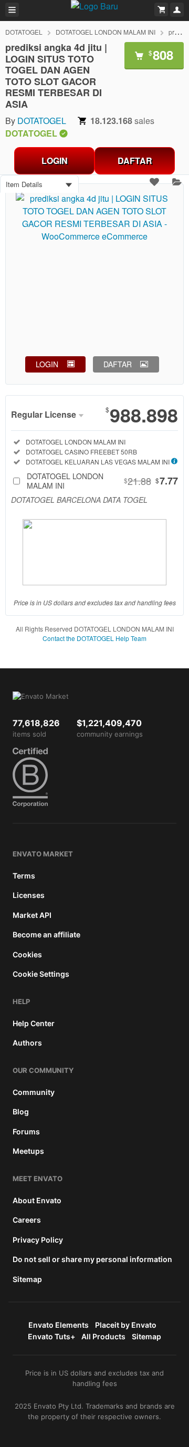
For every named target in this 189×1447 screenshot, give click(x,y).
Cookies (27, 954)
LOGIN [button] (47, 364)
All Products (103, 1336)
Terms (24, 875)
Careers (27, 1219)
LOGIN (54, 160)
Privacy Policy (38, 1239)
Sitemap (27, 1279)
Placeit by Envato (125, 1324)
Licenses (29, 895)
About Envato (37, 1200)
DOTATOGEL (24, 31)
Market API (32, 915)
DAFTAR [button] (117, 364)
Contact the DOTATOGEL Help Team (94, 638)
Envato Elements (58, 1324)
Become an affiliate (46, 934)
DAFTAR (135, 160)
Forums (26, 1131)
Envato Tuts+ (51, 1336)
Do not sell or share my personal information (92, 1259)
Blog (21, 1111)
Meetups (28, 1150)
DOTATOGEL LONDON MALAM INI (105, 31)
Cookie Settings (41, 973)
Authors (27, 1042)
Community (34, 1092)
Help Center (34, 1023)
